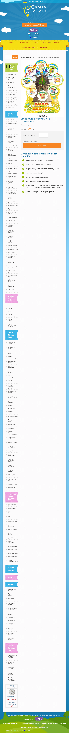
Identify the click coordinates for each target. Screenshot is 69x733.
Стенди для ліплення (11, 470)
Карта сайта (9, 730)
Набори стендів (12, 90)
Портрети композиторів (12, 315)
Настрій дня (11, 94)
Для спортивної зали (12, 479)
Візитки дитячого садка (12, 357)
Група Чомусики (13, 553)
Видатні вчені (12, 305)
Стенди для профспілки (11, 271)
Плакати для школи (11, 604)
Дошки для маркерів (11, 667)
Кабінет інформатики (12, 154)
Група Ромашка (12, 546)
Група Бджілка (12, 505)
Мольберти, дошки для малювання (11, 679)
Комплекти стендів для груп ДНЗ (12, 497)
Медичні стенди (13, 205)
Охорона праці (12, 217)
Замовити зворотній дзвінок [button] (34, 25)
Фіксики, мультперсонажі (13, 560)
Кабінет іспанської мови (13, 159)
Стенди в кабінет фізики (12, 188)
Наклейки (11, 428)
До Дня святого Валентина (12, 608)
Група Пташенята (11, 541)
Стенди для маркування (11, 446)
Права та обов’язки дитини (11, 231)
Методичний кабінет (12, 212)
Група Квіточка (12, 529)
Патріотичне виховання (11, 221)
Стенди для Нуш (12, 67)
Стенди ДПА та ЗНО (12, 275)
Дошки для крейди (11, 662)
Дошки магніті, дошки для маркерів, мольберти (12, 657)
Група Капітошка (11, 525)
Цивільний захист (11, 290)
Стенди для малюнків (11, 475)
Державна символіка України (11, 128)
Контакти (43, 47)
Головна (12, 43)
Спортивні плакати (11, 638)
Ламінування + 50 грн (30, 141)
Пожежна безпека (10, 225)
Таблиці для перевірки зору (11, 647)
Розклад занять (12, 442)
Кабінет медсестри (11, 376)
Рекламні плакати (10, 629)
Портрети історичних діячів (11, 310)
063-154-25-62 (33, 34)
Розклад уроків (12, 245)
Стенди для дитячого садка (11, 334)
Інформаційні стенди (12, 136)
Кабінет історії (12, 133)
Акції (36, 43)
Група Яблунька (12, 556)
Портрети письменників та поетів (12, 325)
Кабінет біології (12, 146)
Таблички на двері (11, 280)
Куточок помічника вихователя (11, 407)
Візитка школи (12, 123)
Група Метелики (13, 538)
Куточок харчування (11, 412)
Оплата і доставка (28, 47)
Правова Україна (10, 236)
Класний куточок (10, 197)
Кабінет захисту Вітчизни (12, 266)
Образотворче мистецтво (12, 177)
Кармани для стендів (12, 391)
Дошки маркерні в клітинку (11, 673)
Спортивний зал (13, 249)
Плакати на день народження (11, 619)
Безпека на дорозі (11, 352)
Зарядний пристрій (11, 78)
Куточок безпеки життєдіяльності (13, 433)
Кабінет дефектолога (11, 366)
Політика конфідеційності (11, 723)
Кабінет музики (12, 168)
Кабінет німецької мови (12, 172)
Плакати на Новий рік (11, 624)
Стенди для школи (11, 114)
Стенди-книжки (12, 484)
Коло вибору (11, 82)
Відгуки (56, 43)
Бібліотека (11, 120)
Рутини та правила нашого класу (12, 102)
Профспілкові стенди (12, 438)
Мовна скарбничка (11, 86)
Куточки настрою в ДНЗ (12, 396)
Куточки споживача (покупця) (12, 568)
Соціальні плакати (11, 633)
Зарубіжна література (11, 261)
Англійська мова (11, 141)
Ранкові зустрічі (12, 98)
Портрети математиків (11, 319)
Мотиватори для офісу (11, 599)
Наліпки (11, 577)
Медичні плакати (10, 594)
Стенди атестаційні (11, 465)
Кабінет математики (11, 164)
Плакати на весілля (11, 613)
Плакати (11, 584)
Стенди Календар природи (10, 386)
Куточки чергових (10, 401)
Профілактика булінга (12, 241)
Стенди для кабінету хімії (12, 192)
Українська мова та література (11, 183)
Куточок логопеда (10, 371)
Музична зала (12, 424)
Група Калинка (12, 521)
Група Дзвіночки (11, 517)
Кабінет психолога (11, 381)
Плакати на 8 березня (12, 589)
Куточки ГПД (11, 202)
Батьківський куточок (12, 347)
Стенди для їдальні (11, 256)
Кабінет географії (10, 149)
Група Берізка (12, 508)
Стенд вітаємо (12, 253)
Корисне (46, 43)
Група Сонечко (12, 549)
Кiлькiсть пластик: (29, 135)
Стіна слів (11, 107)
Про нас (55, 723)
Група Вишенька (11, 512)
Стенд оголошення (11, 454)
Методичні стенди (11, 420)
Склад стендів (25, 727)
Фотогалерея (24, 43)
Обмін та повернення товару (30, 723)
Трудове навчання (11, 285)
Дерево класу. (12, 74)
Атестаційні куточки (11, 342)
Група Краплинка (11, 533)
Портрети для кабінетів (11, 298)
